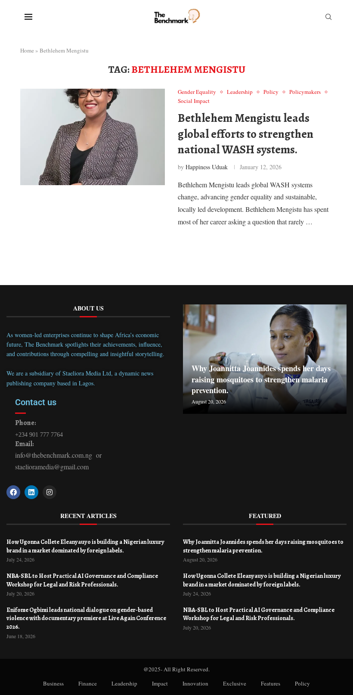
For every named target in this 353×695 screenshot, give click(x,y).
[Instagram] (49, 492)
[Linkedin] (31, 492)
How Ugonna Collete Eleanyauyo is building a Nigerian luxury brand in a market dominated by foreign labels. (85, 546)
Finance (87, 683)
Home (27, 50)
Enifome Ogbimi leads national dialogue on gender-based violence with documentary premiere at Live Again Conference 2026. (86, 618)
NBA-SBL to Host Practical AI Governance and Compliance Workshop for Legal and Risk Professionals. (82, 580)
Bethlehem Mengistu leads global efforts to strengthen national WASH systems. (245, 133)
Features (270, 683)
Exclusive (234, 683)
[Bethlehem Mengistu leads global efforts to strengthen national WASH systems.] (92, 137)
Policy (302, 683)
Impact (160, 683)
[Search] (328, 18)
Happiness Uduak (207, 167)
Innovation (195, 683)
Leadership (124, 683)
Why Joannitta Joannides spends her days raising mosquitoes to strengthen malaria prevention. (261, 379)
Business (53, 683)
